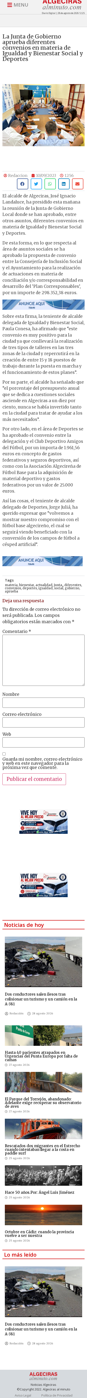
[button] (22, 183)
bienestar (26, 585)
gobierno (72, 588)
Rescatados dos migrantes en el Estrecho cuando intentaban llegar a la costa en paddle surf (42, 1149)
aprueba (11, 591)
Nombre (10, 694)
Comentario (16, 632)
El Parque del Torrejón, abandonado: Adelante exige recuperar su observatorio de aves (43, 1103)
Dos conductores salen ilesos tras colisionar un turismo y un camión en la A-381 (41, 999)
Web (6, 734)
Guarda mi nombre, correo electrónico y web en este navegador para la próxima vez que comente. (42, 763)
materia (11, 585)
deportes (29, 588)
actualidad (44, 585)
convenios (13, 588)
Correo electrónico (22, 714)
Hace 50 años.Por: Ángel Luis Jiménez (39, 1192)
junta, (58, 585)
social (58, 588)
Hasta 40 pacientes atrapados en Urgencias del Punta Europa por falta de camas (41, 1056)
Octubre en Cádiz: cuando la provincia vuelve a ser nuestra (39, 1234)
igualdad (45, 588)
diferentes (72, 585)
